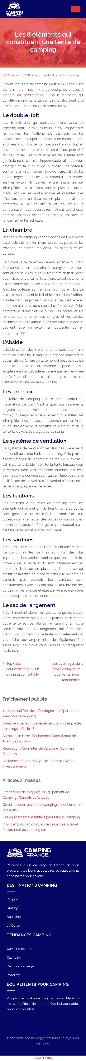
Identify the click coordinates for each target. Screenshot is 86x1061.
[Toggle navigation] (75, 9)
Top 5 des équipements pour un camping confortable (22, 669)
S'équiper (13, 75)
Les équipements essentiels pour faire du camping (41, 817)
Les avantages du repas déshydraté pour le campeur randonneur (66, 672)
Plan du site (43, 1058)
